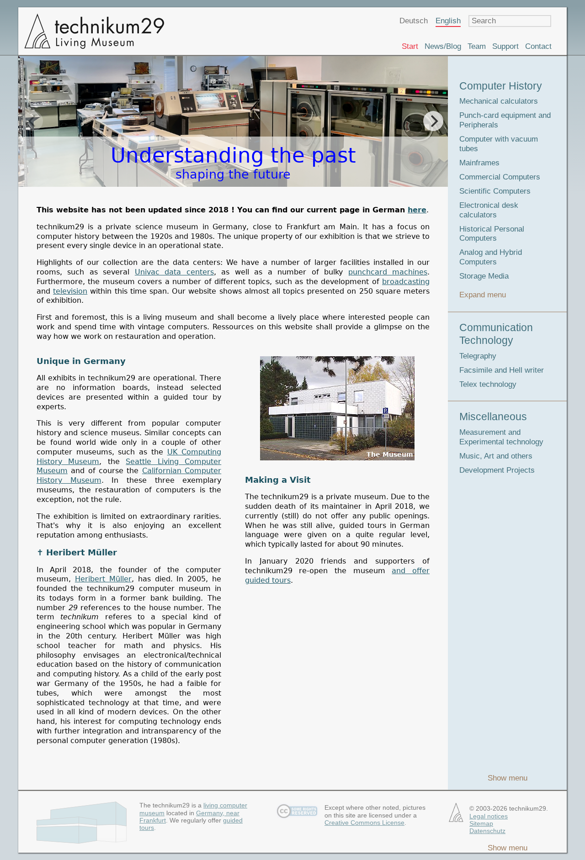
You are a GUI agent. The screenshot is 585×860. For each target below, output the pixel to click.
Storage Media (484, 276)
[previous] (33, 121)
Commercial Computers (499, 177)
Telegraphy (477, 356)
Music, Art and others (495, 456)
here (417, 210)
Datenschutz (487, 830)
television (70, 291)
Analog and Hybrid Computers (490, 257)
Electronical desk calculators (488, 210)
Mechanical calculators (498, 101)
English (448, 20)
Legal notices (488, 816)
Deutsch (413, 20)
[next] (433, 121)
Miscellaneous (493, 416)
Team (477, 46)
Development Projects (497, 470)
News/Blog (443, 46)
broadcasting (406, 281)
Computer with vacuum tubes (498, 144)
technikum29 (94, 31)
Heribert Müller (103, 579)
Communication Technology (496, 334)
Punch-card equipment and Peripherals (505, 120)
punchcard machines (387, 272)
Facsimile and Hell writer (501, 370)
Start (410, 46)
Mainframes (479, 162)
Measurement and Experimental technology (501, 437)
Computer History (500, 86)
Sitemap (481, 823)
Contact (538, 46)
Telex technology (487, 384)
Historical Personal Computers (491, 234)
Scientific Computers (495, 191)
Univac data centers (174, 272)
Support (505, 46)
